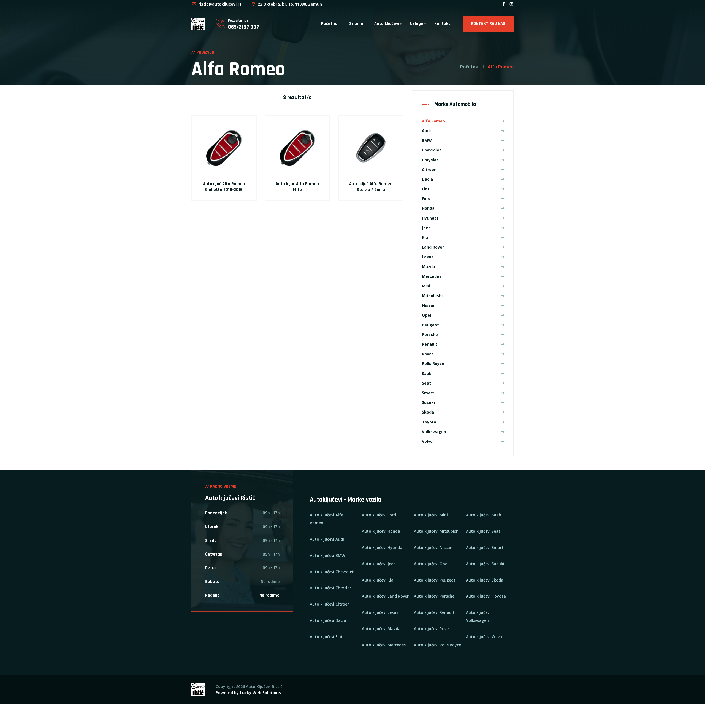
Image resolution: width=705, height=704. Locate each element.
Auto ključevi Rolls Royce (437, 644)
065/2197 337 (243, 27)
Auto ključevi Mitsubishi (437, 531)
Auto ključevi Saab (483, 515)
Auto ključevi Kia (378, 580)
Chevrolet (431, 150)
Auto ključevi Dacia (328, 620)
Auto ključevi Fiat (326, 636)
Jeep (426, 227)
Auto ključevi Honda (381, 531)
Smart (428, 392)
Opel (426, 315)
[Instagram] (511, 4)
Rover (427, 353)
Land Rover (433, 247)
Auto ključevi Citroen (330, 604)
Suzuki (428, 402)
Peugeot (430, 324)
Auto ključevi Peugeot (434, 580)
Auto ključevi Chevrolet (332, 571)
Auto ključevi (386, 23)
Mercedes (431, 276)
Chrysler (430, 159)
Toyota (429, 422)
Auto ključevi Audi (327, 539)
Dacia (427, 179)
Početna (329, 23)
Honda (428, 208)
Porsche (430, 334)
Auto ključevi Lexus (380, 612)
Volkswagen (434, 431)
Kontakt (442, 23)
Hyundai (430, 218)
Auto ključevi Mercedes (384, 644)
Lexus (427, 256)
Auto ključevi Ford (379, 515)
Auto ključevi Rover (432, 628)
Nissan (428, 305)
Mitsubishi (432, 295)
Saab (427, 373)
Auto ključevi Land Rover (385, 596)
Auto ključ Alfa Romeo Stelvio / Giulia (370, 187)
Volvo (427, 441)
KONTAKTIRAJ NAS (488, 23)
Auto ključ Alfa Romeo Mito (297, 187)
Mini (426, 286)
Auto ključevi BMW (327, 555)
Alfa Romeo (433, 121)
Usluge (416, 23)
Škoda (428, 412)
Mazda (428, 266)
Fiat (425, 188)
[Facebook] (503, 4)
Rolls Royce (433, 363)
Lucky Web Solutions (260, 692)
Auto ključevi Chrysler (330, 587)
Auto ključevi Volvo (484, 636)
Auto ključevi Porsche (434, 596)
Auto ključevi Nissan (433, 547)
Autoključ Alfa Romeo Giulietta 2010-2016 (224, 187)
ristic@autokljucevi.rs (219, 4)
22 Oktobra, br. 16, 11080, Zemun (289, 4)
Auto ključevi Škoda (484, 580)
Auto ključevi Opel (431, 563)
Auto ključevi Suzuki (485, 563)
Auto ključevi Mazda (381, 628)
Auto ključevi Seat (483, 531)
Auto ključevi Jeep (379, 563)
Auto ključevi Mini (431, 515)
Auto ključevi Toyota (486, 596)
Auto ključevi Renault (434, 612)
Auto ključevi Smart (485, 547)
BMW (427, 140)
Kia (425, 237)
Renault (429, 344)
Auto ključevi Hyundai (382, 547)
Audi (426, 130)
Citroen (429, 169)
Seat (426, 383)
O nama (355, 23)
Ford (426, 198)
